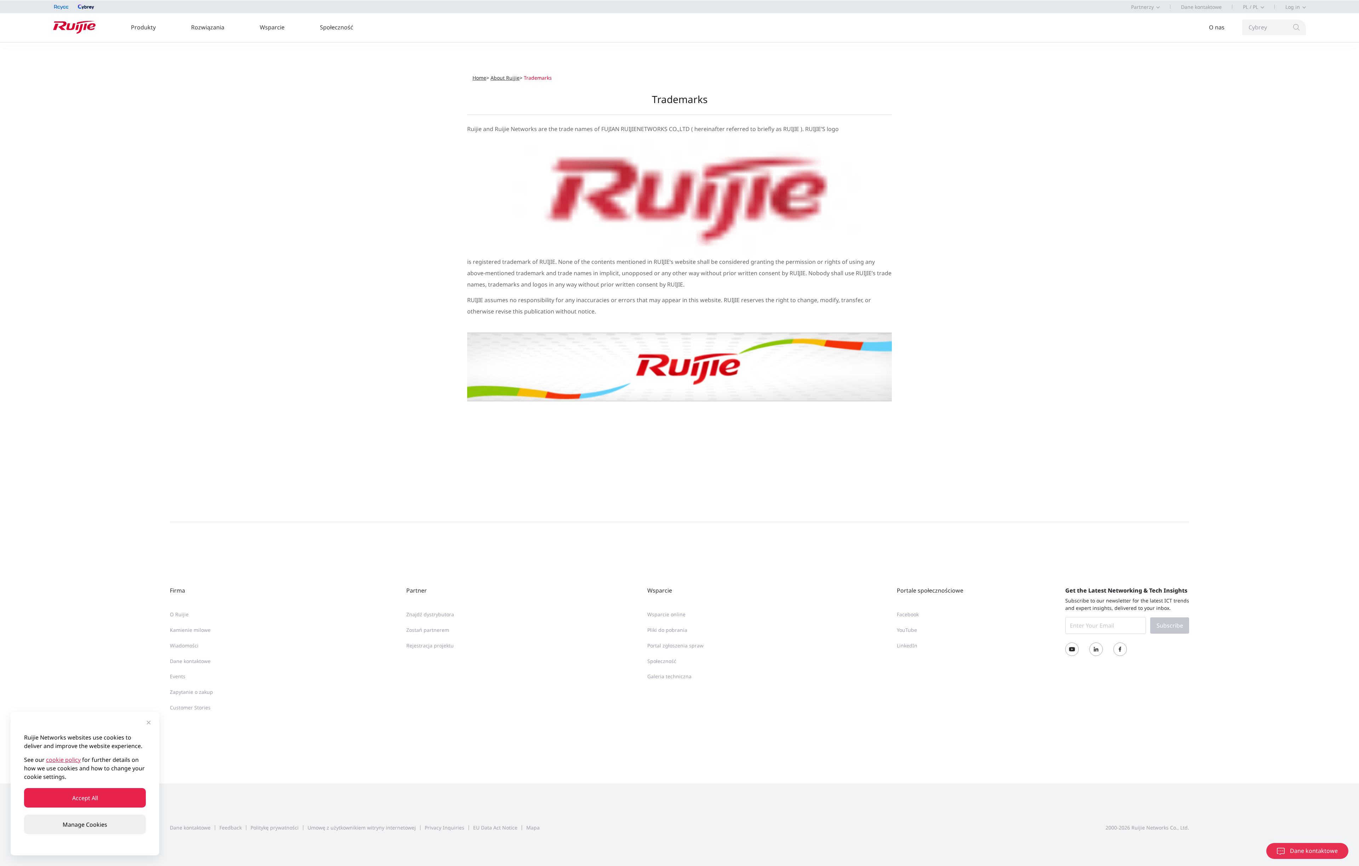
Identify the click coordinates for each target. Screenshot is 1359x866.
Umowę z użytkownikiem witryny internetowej (362, 827)
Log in (1292, 7)
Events (177, 676)
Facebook (908, 614)
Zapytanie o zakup (191, 692)
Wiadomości (184, 645)
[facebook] (1120, 649)
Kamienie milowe (190, 630)
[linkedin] (1096, 649)
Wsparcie (272, 27)
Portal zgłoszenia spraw (675, 645)
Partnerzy (1142, 7)
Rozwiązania (207, 27)
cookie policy (63, 760)
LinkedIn (907, 645)
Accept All (85, 798)
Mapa (533, 827)
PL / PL (1250, 7)
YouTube (907, 630)
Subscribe (1170, 625)
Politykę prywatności (275, 827)
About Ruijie (505, 77)
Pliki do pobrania (667, 630)
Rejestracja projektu (430, 645)
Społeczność (336, 27)
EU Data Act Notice (495, 827)
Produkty (143, 27)
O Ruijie (179, 614)
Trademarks (538, 77)
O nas (1217, 27)
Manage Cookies (85, 824)
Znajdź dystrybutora (430, 614)
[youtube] (1072, 649)
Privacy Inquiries (444, 827)
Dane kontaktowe (1201, 7)
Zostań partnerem (427, 630)
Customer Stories (190, 707)
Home (479, 77)
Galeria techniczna (669, 676)
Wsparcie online (666, 614)
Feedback (230, 827)
